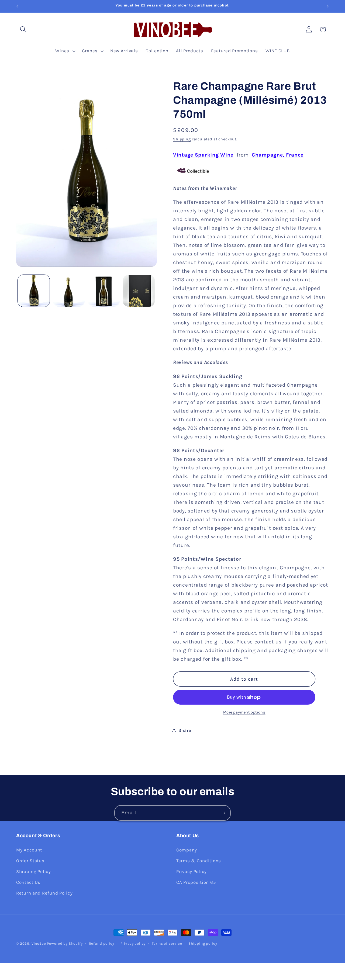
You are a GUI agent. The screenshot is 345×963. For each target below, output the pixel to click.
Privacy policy (133, 943)
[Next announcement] (328, 6)
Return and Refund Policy (44, 892)
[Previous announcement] (17, 6)
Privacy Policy (191, 871)
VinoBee (39, 943)
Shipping (182, 139)
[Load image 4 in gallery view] (139, 291)
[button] (23, 29)
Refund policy (101, 943)
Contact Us (28, 882)
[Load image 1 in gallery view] (34, 291)
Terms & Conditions (198, 860)
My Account (29, 849)
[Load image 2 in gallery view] (69, 291)
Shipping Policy (33, 871)
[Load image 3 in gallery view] (104, 291)
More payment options (244, 712)
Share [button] (184, 730)
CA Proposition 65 (196, 882)
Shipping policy (202, 943)
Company (186, 849)
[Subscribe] (223, 813)
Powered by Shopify (64, 943)
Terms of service (167, 943)
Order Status (30, 860)
